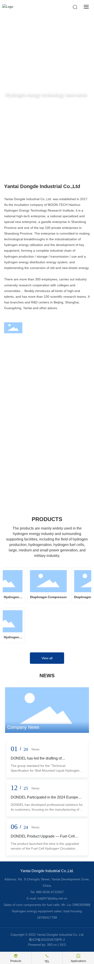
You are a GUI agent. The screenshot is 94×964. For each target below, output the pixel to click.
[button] (42, 162)
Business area (31, 356)
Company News (23, 727)
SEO (63, 944)
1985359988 (81, 905)
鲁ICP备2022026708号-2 (47, 939)
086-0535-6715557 (50, 892)
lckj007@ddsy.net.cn (52, 898)
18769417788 (47, 917)
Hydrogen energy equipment (38, 466)
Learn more (17, 440)
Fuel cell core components (36, 420)
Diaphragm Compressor (39, 597)
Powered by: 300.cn (42, 944)
